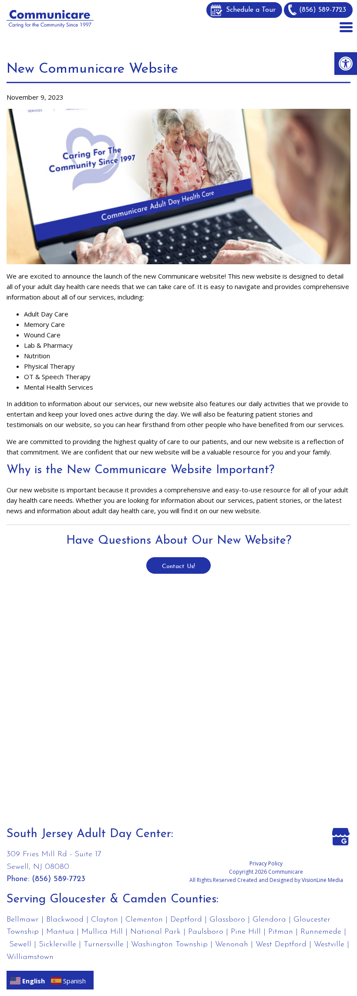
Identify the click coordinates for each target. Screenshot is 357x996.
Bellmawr (23, 920)
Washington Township (169, 945)
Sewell (20, 945)
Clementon (144, 920)
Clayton (104, 920)
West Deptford (281, 945)
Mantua (60, 932)
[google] (340, 835)
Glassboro (227, 920)
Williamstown (30, 957)
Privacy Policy (266, 863)
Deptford (186, 920)
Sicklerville (57, 945)
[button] (345, 63)
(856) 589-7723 (322, 10)
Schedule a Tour (251, 10)
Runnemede (320, 932)
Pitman (280, 932)
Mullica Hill (102, 932)
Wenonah (231, 945)
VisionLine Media (322, 880)
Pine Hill (246, 932)
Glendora (269, 920)
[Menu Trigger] (346, 26)
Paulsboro (205, 932)
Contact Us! (178, 566)
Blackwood (65, 920)
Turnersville (104, 945)
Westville (329, 945)
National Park (155, 932)
